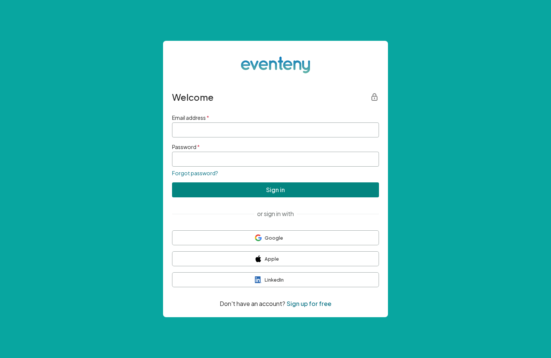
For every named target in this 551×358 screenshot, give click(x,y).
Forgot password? (195, 173)
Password (186, 146)
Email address (190, 117)
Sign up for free (309, 303)
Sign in (275, 190)
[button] (275, 237)
